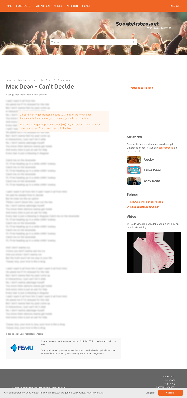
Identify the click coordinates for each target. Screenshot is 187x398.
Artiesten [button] (72, 6)
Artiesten (22, 80)
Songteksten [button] (23, 6)
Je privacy (169, 383)
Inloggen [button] (175, 6)
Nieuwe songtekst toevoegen (146, 201)
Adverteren (169, 376)
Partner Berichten (165, 386)
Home (9, 6)
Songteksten (64, 80)
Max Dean (46, 80)
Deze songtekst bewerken (144, 206)
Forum (86, 6)
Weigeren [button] (150, 393)
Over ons (170, 380)
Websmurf (42, 94)
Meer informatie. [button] (95, 392)
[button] (154, 252)
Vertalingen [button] (43, 6)
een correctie (166, 147)
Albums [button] (58, 6)
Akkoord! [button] (170, 393)
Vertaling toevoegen (141, 87)
